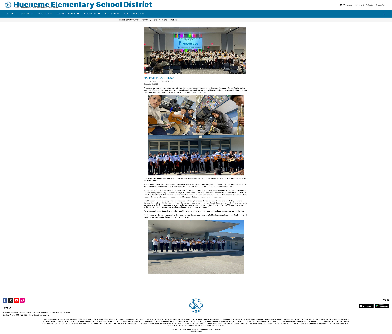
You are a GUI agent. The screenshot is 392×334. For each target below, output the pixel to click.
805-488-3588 (21, 315)
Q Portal (369, 5)
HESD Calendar (345, 5)
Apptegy (200, 331)
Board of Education (66, 14)
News (155, 20)
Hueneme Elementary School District (133, 20)
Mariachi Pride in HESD (170, 20)
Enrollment (359, 5)
